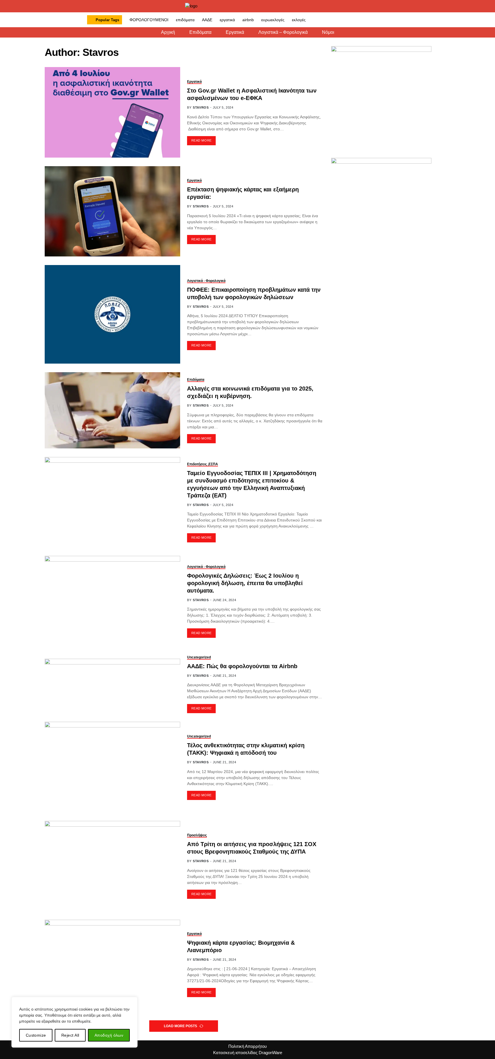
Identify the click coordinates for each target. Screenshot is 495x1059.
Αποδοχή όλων (109, 1035)
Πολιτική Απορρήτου (247, 1046)
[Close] (131, 1001)
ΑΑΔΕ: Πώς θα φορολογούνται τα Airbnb (242, 666)
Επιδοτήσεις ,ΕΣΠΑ (202, 464)
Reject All (70, 1035)
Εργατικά (235, 32)
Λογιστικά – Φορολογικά (283, 32)
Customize (36, 1035)
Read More (201, 140)
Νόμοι (328, 32)
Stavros (201, 107)
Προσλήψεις (197, 835)
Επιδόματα (200, 32)
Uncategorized (199, 657)
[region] (74, 1022)
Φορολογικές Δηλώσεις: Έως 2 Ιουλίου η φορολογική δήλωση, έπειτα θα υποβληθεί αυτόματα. (245, 583)
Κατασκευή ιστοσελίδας (235, 1052)
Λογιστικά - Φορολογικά (206, 281)
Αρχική (168, 32)
